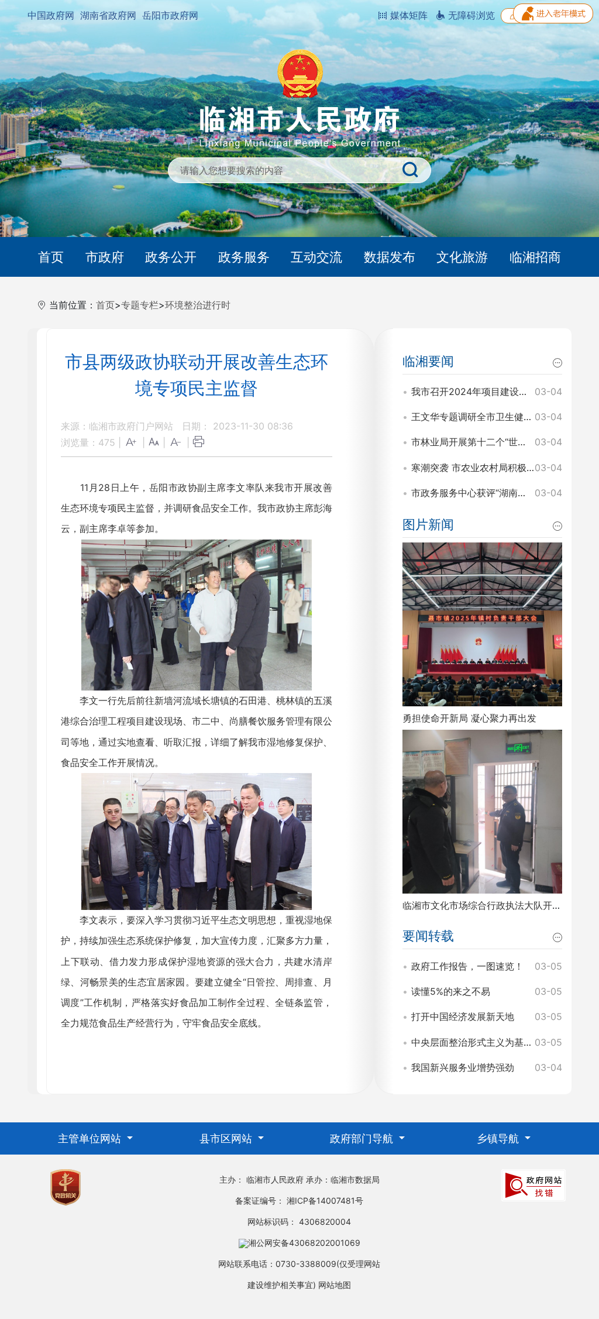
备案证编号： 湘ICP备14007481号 (299, 1200)
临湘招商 (535, 257)
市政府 (104, 257)
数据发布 (389, 257)
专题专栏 (140, 305)
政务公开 (171, 257)
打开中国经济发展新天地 (462, 1016)
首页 (51, 257)
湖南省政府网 (108, 15)
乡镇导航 (499, 1138)
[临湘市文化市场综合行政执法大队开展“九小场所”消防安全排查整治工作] (482, 810)
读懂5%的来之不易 (450, 991)
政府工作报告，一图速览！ (467, 966)
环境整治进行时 (197, 305)
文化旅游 (462, 257)
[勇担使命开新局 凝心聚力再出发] (482, 623)
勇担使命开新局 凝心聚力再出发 (469, 718)
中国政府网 (50, 15)
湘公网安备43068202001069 (304, 1243)
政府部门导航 (363, 1138)
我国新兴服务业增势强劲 (462, 1067)
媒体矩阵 (407, 15)
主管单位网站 (91, 1138)
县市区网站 (227, 1138)
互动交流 (316, 257)
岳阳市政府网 (170, 15)
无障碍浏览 (470, 15)
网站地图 (334, 1285)
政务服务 (244, 257)
